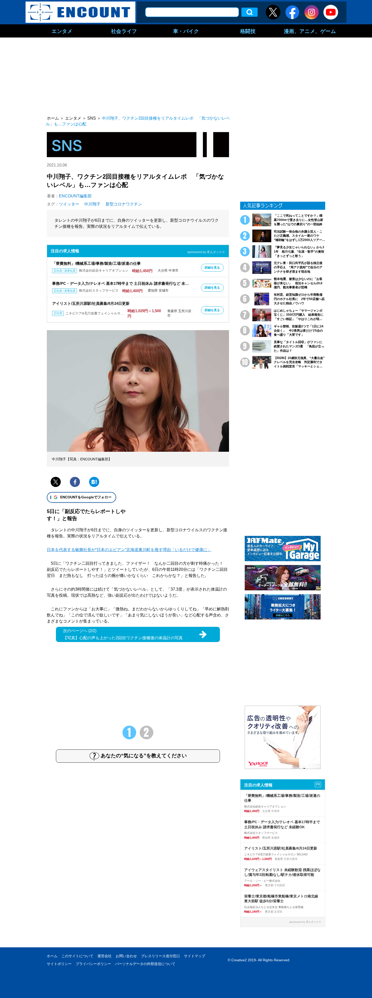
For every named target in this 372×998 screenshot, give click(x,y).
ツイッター (69, 204)
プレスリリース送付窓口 (160, 956)
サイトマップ (194, 956)
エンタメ (62, 31)
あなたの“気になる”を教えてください (144, 755)
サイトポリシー (59, 964)
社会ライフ (124, 31)
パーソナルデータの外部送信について (145, 964)
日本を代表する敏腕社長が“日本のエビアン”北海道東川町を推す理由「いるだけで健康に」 (129, 550)
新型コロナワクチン (124, 204)
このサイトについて (77, 956)
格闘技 (248, 31)
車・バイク (186, 31)
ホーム (52, 956)
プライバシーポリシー (93, 964)
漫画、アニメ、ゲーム (310, 31)
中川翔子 (92, 204)
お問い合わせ (126, 956)
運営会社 (104, 956)
